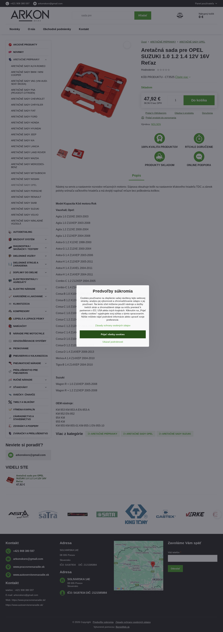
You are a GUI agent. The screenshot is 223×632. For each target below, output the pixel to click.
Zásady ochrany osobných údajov (112, 325)
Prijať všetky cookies (113, 334)
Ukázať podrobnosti (113, 341)
